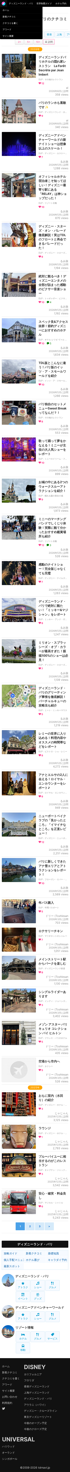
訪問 (50, 41)
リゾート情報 (24, 1327)
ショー (38, 1287)
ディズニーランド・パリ (21, 3)
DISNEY (35, 1366)
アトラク (23, 1287)
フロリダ (29, 1380)
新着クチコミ (9, 16)
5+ (28, 41)
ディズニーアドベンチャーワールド (39, 1307)
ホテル (23, 1338)
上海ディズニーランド (36, 1392)
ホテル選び (32, 1260)
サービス (52, 1338)
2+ (19, 41)
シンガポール (9, 1458)
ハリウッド (8, 1446)
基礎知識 (53, 1253)
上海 (59, 34)
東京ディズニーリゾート (38, 1416)
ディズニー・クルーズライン (40, 1410)
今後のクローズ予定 (35, 1429)
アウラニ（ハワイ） (35, 1404)
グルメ (52, 1287)
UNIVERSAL (18, 1439)
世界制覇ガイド (44, 3)
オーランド (8, 1452)
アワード (7, 29)
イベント (23, 1298)
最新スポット (12, 1266)
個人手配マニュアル (14, 1260)
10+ (38, 41)
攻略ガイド (10, 1253)
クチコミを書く (10, 23)
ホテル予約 (60, 3)
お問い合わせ (9, 1396)
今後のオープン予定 (35, 1423)
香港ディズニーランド (36, 1386)
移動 (22, 1349)
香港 (49, 34)
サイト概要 (8, 36)
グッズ (38, 1298)
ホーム (6, 10)
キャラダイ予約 (57, 1260)
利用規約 (7, 1402)
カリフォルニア (33, 1374)
